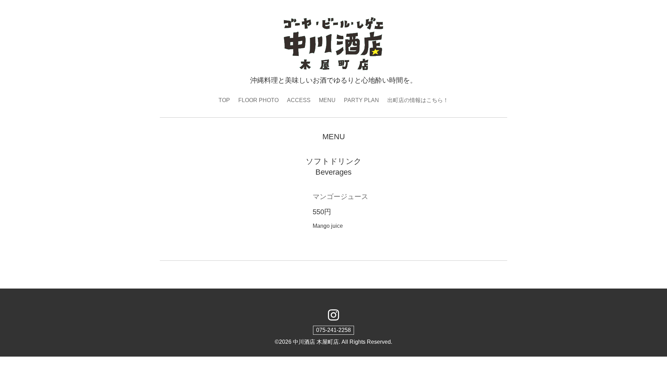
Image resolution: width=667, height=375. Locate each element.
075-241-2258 (333, 330)
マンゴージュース (340, 196)
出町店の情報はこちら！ (417, 100)
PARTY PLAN (361, 100)
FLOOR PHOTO (258, 100)
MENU (327, 100)
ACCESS (299, 100)
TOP (224, 100)
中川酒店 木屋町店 (316, 342)
